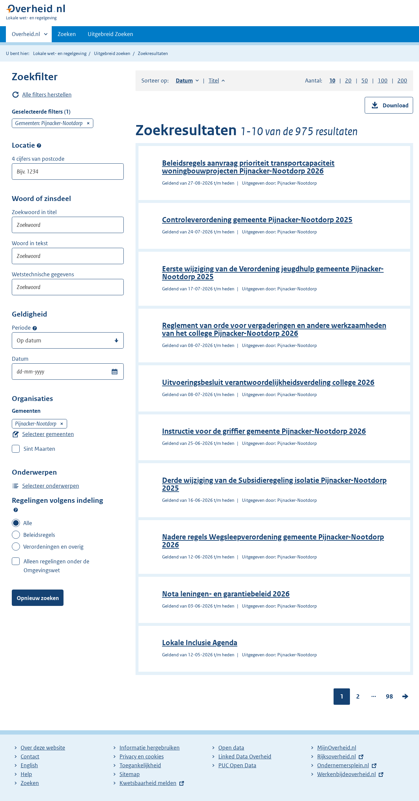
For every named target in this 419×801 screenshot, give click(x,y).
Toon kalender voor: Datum (114, 371)
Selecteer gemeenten (48, 434)
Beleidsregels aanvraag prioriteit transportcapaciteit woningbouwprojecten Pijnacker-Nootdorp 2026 (248, 167)
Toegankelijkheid (140, 765)
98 (389, 698)
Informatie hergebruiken (149, 747)
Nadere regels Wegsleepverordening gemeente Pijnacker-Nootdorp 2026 (273, 541)
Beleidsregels (39, 534)
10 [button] (332, 80)
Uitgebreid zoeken (112, 53)
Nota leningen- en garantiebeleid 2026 (226, 594)
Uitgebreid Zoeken (110, 34)
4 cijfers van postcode (38, 159)
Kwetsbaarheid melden (147, 783)
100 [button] (383, 80)
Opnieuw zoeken (38, 598)
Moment (35, 328)
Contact (30, 756)
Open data (231, 747)
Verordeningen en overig (53, 546)
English (29, 765)
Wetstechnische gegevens (43, 274)
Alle (27, 523)
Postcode (39, 146)
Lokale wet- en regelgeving (59, 53)
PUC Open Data (237, 765)
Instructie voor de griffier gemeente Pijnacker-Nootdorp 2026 (264, 431)
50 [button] (364, 80)
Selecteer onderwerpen (50, 485)
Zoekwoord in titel (34, 212)
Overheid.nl (26, 36)
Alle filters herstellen (47, 94)
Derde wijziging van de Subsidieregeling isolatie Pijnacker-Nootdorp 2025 (274, 484)
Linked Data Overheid (244, 756)
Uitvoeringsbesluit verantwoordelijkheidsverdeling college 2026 (268, 382)
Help (26, 774)
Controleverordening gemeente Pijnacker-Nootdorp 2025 (257, 219)
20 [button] (348, 80)
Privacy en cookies (141, 756)
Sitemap (129, 774)
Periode (21, 328)
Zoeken (67, 34)
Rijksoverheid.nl (336, 756)
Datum (20, 359)
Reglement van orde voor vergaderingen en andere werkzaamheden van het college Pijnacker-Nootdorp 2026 (274, 329)
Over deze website (43, 747)
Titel (217, 80)
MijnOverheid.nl (336, 747)
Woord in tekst (30, 243)
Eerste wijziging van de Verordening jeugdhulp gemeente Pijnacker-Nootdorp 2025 (273, 272)
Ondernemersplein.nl (343, 765)
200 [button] (402, 80)
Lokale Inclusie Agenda (199, 642)
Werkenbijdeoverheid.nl (346, 774)
